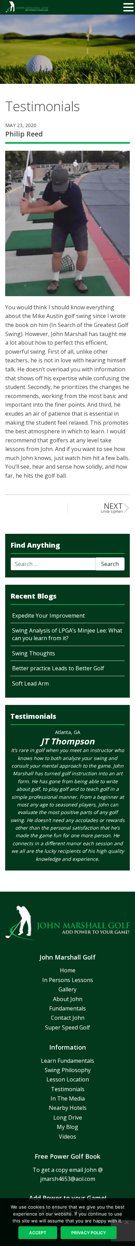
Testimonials (67, 1089)
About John (67, 999)
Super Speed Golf (67, 1027)
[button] (128, 7)
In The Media (68, 1098)
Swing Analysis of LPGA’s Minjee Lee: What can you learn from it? (67, 634)
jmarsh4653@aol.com (67, 1179)
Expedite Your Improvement (48, 615)
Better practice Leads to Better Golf (58, 668)
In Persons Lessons (67, 980)
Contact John (67, 1018)
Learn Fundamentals (67, 1060)
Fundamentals (67, 1008)
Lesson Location (67, 1079)
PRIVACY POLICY (88, 1232)
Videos (67, 1136)
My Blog (67, 1127)
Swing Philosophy (68, 1070)
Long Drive (67, 1117)
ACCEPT (37, 1232)
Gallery (67, 989)
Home (67, 970)
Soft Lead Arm (30, 683)
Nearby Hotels (68, 1108)
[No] (126, 1222)
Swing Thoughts (33, 653)
